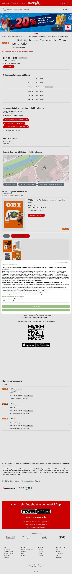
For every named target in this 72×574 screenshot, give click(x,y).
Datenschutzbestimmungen (62, 262)
